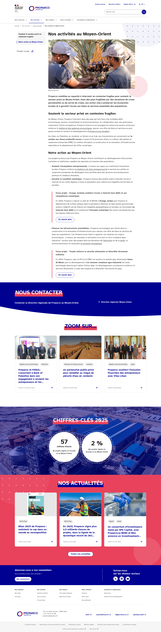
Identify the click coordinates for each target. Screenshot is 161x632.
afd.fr (87, 615)
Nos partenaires (86, 600)
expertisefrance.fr (102, 615)
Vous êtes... (18, 596)
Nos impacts (50, 20)
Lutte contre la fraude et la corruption (73, 629)
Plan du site (93, 629)
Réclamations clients (75, 624)
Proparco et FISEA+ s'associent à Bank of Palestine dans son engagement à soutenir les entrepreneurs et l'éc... (33, 376)
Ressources (107, 593)
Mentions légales (89, 624)
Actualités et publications (86, 20)
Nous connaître (65, 20)
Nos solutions (19, 20)
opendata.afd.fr (138, 615)
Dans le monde (37, 26)
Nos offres (18, 593)
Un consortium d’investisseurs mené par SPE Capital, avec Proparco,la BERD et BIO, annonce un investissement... (125, 531)
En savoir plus (65, 219)
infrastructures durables (99, 131)
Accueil (17, 26)
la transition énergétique (91, 244)
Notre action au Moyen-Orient (31, 42)
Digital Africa (128, 4)
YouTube (128, 579)
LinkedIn (121, 579)
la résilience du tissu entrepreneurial (91, 169)
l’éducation (107, 241)
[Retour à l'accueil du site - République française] (39, 8)
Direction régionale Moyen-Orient (116, 302)
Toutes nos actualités (80, 554)
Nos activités (35, 20)
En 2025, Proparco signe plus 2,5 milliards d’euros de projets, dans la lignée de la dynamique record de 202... (80, 531)
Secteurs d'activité (42, 593)
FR (142, 4)
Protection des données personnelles (108, 624)
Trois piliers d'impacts (65, 593)
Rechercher (144, 12)
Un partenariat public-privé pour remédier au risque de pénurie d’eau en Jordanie (78, 373)
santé (122, 241)
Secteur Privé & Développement (113, 596)
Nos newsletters (23, 579)
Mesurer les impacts (65, 596)
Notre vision (85, 596)
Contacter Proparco (30, 624)
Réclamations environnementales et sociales (52, 624)
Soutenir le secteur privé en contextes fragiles (30, 35)
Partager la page (32, 51)
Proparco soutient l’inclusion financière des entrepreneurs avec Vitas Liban (124, 373)
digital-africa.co (120, 615)
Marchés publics (114, 4)
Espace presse (100, 4)
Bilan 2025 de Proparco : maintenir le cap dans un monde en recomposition (32, 529)
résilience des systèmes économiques (75, 128)
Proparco (84, 593)
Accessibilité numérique (129, 624)
